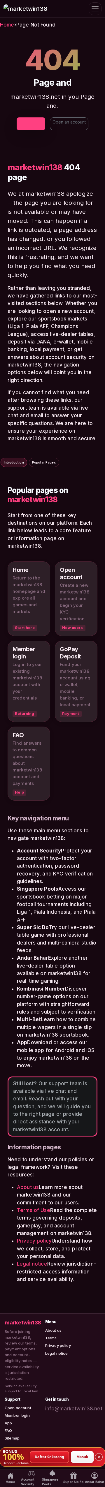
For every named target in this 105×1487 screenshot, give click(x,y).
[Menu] (95, 8)
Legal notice (32, 1264)
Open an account (69, 121)
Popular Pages (44, 462)
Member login (17, 1415)
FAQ (8, 1430)
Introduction (14, 462)
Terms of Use (33, 1210)
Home (7, 25)
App (8, 1423)
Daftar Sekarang (49, 1456)
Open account (18, 1407)
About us (28, 1187)
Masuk (82, 1456)
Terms (51, 1338)
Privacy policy (34, 1241)
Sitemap (12, 1438)
